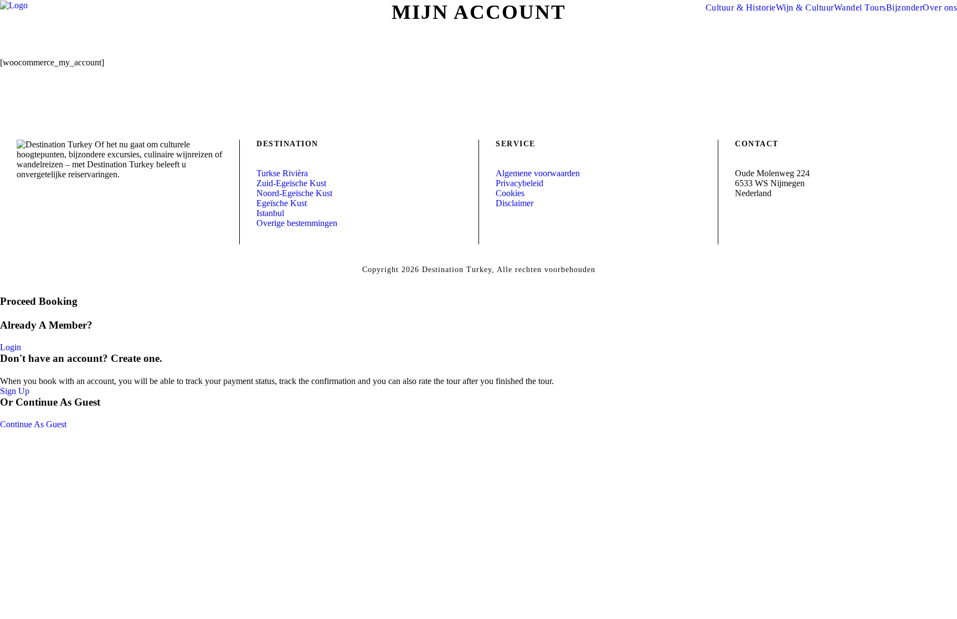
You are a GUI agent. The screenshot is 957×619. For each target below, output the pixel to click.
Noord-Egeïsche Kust (294, 193)
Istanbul (270, 213)
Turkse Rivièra (282, 173)
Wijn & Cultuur (805, 7)
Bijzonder (904, 7)
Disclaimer (514, 203)
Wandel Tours (860, 7)
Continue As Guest (33, 424)
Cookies (510, 193)
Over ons (940, 7)
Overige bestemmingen (296, 223)
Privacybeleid (519, 183)
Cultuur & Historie (741, 7)
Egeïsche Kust (281, 203)
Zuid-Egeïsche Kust (291, 183)
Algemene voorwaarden (538, 173)
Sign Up (14, 391)
